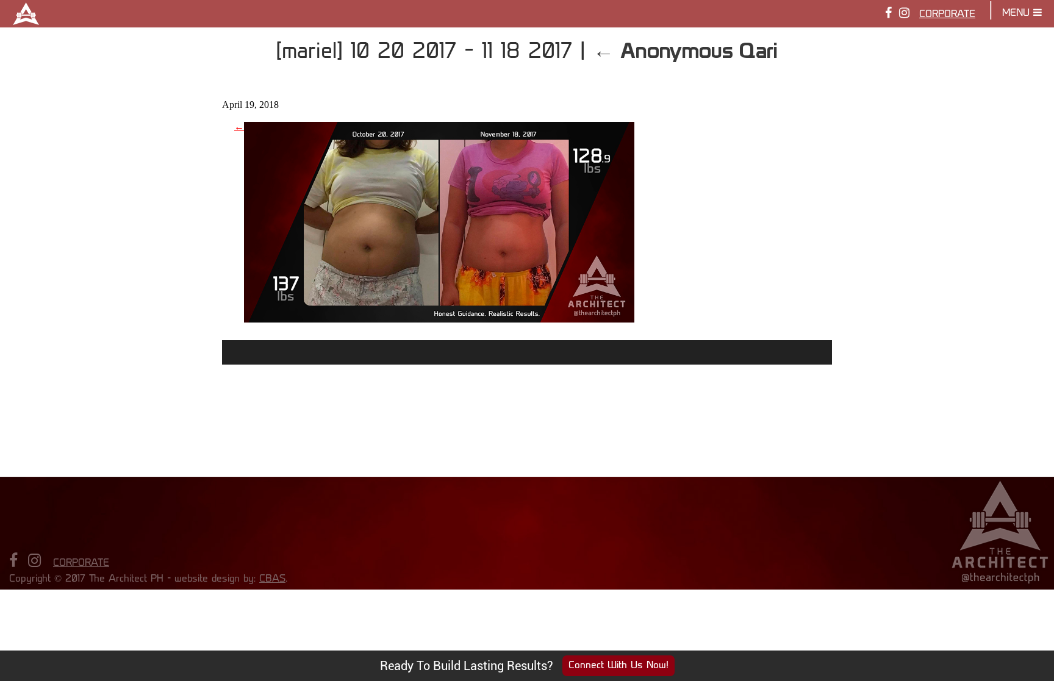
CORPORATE (947, 15)
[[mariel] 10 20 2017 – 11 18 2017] (439, 318)
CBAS (272, 579)
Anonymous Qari (685, 50)
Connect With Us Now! (618, 666)
